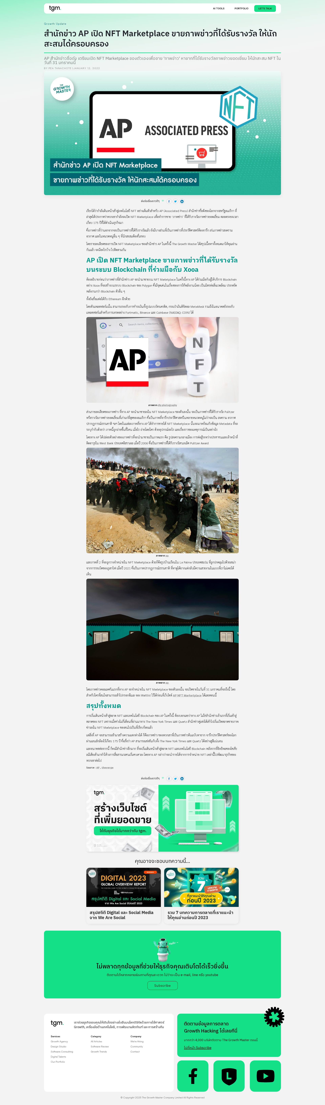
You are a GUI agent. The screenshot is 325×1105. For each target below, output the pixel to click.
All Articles (96, 1041)
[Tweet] (175, 201)
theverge (107, 768)
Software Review (100, 1046)
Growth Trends (99, 1051)
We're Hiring (137, 1041)
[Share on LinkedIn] (182, 201)
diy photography (167, 405)
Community (137, 1046)
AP (98, 768)
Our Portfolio (58, 1061)
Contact (135, 1051)
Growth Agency (59, 1041)
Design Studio (58, 1046)
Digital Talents (58, 1056)
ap (167, 556)
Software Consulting (62, 1051)
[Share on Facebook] (169, 201)
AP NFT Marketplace (187, 695)
